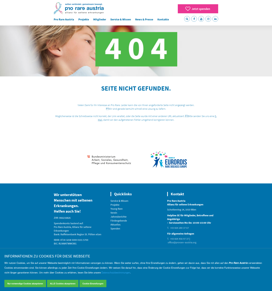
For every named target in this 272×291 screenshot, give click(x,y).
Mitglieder (99, 19)
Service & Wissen (120, 19)
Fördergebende (118, 220)
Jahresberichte (118, 216)
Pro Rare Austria (64, 19)
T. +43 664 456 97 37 (178, 238)
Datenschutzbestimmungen (115, 272)
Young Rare (116, 208)
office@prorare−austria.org (182, 242)
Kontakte (163, 19)
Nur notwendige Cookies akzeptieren (25, 283)
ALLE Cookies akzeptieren (63, 283)
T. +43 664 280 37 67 (178, 227)
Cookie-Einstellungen (92, 283)
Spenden (115, 228)
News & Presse (144, 19)
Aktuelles (115, 224)
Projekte (83, 19)
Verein (113, 212)
